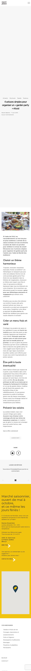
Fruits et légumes (8, 637)
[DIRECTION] (9, 547)
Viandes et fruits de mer (10, 630)
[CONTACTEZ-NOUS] (14, 561)
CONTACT (5, 661)
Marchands (13, 98)
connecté (16, 469)
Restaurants (7, 648)
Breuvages (6, 642)
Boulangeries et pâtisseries (11, 640)
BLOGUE (4, 658)
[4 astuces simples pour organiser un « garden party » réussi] (12, 453)
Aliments (5, 98)
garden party (16, 437)
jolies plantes (17, 311)
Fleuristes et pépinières (10, 645)
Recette (19, 98)
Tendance (25, 98)
